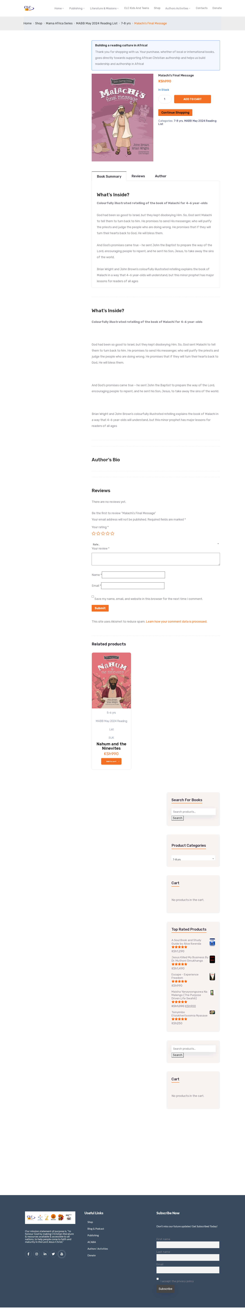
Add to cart (193, 99)
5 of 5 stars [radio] (112, 534)
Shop (157, 8)
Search (177, 818)
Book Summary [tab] (109, 176)
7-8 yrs (126, 23)
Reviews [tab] (138, 176)
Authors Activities (176, 8)
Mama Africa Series (59, 23)
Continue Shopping (175, 112)
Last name (163, 1251)
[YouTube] (61, 1254)
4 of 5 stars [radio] (108, 534)
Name (97, 575)
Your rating (100, 527)
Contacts (202, 8)
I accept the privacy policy (177, 1281)
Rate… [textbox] (96, 544)
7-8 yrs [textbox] (177, 859)
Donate (217, 8)
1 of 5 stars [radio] (94, 534)
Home (58, 8)
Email (96, 586)
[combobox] (156, 542)
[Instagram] (36, 1254)
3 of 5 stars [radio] (103, 534)
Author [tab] (160, 176)
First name (163, 1239)
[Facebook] (28, 1254)
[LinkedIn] (45, 1254)
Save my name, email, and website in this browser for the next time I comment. (148, 599)
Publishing (75, 8)
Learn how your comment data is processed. (176, 621)
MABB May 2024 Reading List (97, 23)
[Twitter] (53, 1254)
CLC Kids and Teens (136, 8)
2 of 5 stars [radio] (98, 534)
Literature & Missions (103, 8)
